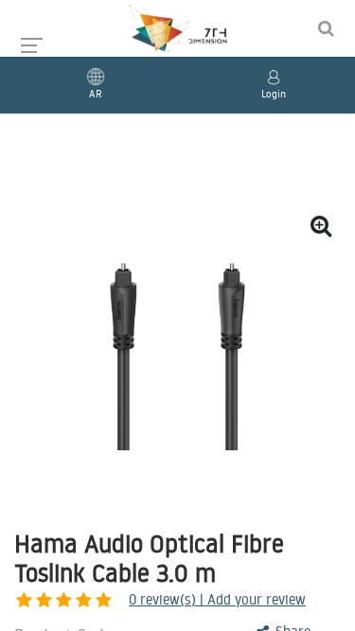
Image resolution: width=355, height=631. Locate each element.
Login (273, 93)
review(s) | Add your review (217, 599)
